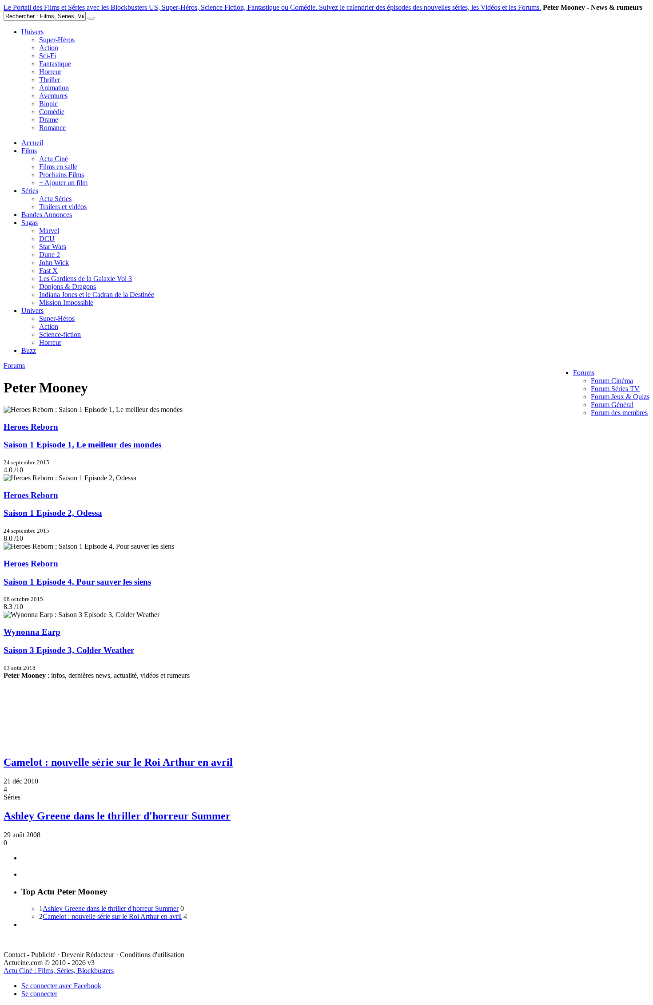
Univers (32, 32)
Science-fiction (60, 334)
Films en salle (58, 166)
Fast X (48, 270)
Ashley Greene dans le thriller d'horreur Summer (117, 816)
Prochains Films (61, 174)
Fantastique (55, 63)
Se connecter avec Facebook (61, 985)
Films (29, 150)
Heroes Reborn (31, 426)
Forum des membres (619, 412)
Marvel (49, 230)
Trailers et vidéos (63, 206)
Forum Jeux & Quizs (620, 396)
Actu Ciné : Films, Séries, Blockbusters (59, 970)
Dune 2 (49, 254)
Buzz (28, 350)
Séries (29, 190)
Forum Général (612, 404)
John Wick (54, 262)
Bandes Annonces (46, 214)
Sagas (29, 222)
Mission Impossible (66, 302)
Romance (52, 127)
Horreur (50, 71)
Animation (54, 87)
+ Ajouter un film (63, 182)
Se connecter (39, 993)
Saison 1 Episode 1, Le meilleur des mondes (82, 444)
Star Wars (52, 246)
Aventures (53, 95)
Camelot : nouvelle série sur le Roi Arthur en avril (118, 762)
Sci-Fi (47, 55)
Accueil (32, 142)
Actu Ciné (53, 158)
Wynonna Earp (32, 632)
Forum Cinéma (612, 380)
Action (48, 47)
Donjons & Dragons (67, 286)
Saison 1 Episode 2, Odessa (53, 513)
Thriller (49, 79)
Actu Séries (55, 198)
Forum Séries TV (615, 388)
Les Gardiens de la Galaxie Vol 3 (85, 278)
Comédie (51, 111)
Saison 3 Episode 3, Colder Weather (69, 650)
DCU (47, 238)
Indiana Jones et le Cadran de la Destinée (96, 294)
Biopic (48, 103)
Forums (583, 372)
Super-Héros (57, 40)
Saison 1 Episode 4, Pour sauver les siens (77, 581)
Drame (48, 119)
